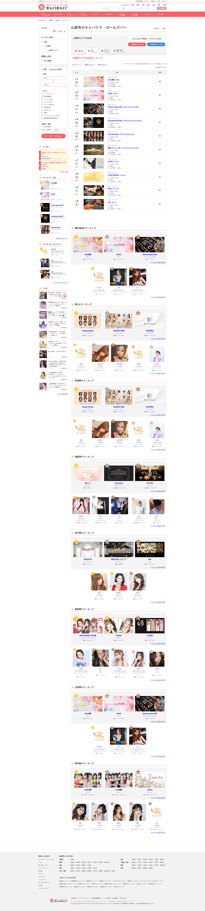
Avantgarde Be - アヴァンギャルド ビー (121, 134)
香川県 (139, 868)
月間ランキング (102, 64)
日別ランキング (76, 64)
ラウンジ (41, 874)
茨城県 (72, 862)
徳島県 (134, 868)
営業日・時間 (46, 124)
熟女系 (40, 871)
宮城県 (145, 859)
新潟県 (134, 862)
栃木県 (78, 862)
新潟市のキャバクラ (83, 884)
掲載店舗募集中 (96, 898)
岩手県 (139, 859)
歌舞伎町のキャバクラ (77, 881)
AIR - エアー (112, 202)
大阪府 (145, 865)
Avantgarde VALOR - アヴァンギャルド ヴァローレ (125, 120)
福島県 (162, 859)
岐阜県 (72, 865)
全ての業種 (47, 61)
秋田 (158, 4)
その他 (165, 4)
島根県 (78, 868)
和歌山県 (162, 865)
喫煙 (45, 113)
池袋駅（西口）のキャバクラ (67, 884)
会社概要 (114, 898)
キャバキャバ (42, 20)
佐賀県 (78, 871)
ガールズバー (42, 879)
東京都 (100, 862)
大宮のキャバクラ (158, 881)
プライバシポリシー (84, 898)
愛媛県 (145, 868)
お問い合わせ (123, 898)
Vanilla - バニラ (113, 161)
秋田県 (151, 859)
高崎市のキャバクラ (128, 884)
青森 (148, 4)
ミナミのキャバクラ (145, 881)
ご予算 (44, 74)
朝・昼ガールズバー (44, 882)
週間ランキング (89, 64)
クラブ (40, 862)
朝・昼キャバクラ (43, 865)
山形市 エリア (53, 50)
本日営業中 (47, 127)
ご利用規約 (73, 898)
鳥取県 (72, 868)
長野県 (162, 862)
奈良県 (156, 865)
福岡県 (72, 871)
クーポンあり (48, 99)
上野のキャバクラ (141, 884)
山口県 (95, 868)
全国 (45, 42)
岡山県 (84, 868)
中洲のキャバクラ (119, 887)
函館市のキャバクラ (79, 887)
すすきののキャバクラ (119, 881)
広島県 (89, 868)
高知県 (151, 868)
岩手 (143, 4)
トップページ (125, 4)
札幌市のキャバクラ (105, 881)
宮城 (132, 4)
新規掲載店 (47, 96)
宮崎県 (100, 871)
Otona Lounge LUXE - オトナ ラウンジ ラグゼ (123, 107)
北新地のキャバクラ (91, 881)
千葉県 (95, 862)
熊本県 (89, 871)
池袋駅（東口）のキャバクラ (112, 884)
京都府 (139, 865)
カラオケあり (48, 102)
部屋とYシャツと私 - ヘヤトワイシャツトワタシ (123, 148)
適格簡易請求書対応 (50, 118)
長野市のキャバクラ (93, 887)
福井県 (151, 862)
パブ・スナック (42, 868)
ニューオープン (49, 94)
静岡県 (78, 865)
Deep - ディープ (113, 188)
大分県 (95, 871)
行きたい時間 (45, 130)
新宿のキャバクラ (64, 881)
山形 (153, 4)
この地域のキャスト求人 (137, 44)
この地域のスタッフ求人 (156, 44)
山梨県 (156, 862)
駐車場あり (47, 107)
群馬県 (84, 862)
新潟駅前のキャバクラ (154, 884)
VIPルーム (47, 110)
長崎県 (84, 871)
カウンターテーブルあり (52, 115)
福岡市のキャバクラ (106, 887)
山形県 (51, 20)
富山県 (139, 862)
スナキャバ (41, 876)
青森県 (134, 859)
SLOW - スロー (113, 93)
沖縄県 (113, 871)
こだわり (45, 91)
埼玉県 (89, 862)
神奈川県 (106, 862)
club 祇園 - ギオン (114, 79)
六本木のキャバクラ (97, 884)
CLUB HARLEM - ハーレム (117, 175)
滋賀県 (134, 865)
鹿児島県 (106, 871)
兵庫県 (151, 865)
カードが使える (49, 104)
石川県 (145, 862)
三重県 (89, 865)
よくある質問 (107, 898)
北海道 (72, 859)
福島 (138, 4)
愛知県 (84, 865)
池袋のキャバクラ (132, 881)
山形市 (57, 20)
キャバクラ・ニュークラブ (46, 859)
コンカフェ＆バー (43, 888)
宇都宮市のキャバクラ (65, 887)
